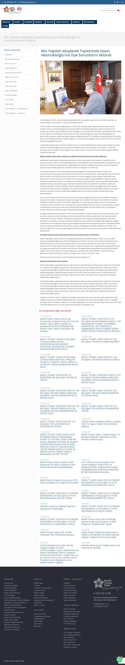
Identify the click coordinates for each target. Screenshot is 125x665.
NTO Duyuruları (11, 63)
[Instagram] (123, 2)
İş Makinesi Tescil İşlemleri (14, 612)
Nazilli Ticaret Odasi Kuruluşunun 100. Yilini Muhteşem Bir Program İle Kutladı (59, 481)
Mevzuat (37, 626)
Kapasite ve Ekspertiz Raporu (15, 603)
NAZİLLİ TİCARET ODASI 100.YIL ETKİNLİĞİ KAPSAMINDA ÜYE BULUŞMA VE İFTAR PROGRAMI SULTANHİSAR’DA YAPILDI (59, 522)
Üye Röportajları (11, 95)
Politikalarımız (39, 619)
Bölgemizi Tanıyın (70, 647)
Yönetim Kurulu (39, 590)
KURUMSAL (38, 22)
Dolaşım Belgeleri (70, 621)
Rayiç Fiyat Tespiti (11, 620)
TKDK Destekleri (10, 590)
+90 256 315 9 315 (10, 2)
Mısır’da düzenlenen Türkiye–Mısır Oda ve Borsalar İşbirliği (100, 546)
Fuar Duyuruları (11, 82)
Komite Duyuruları (70, 590)
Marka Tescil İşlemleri (12, 617)
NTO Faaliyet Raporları (72, 635)
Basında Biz (9, 104)
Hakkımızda (38, 583)
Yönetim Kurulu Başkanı (43, 588)
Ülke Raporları (69, 637)
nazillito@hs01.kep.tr (101, 606)
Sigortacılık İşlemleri (11, 625)
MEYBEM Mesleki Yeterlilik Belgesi (16, 600)
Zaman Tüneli (39, 605)
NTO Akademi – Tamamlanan (16, 109)
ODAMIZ (17, 22)
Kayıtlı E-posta (9, 615)
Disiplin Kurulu (39, 595)
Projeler (37, 585)
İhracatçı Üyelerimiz (71, 614)
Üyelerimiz (38, 603)
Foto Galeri (9, 100)
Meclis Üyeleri (39, 593)
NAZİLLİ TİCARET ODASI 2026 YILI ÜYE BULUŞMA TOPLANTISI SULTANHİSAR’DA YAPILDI (100, 408)
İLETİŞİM (5, 26)
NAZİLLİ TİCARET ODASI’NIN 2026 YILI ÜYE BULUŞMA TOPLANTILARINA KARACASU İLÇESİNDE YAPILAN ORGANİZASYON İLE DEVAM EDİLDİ (101, 379)
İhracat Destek (69, 609)
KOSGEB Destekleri (11, 585)
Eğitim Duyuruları (11, 77)
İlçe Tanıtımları (69, 642)
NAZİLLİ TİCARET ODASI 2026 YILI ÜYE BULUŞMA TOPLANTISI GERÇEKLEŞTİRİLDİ (100, 340)
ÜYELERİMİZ (28, 22)
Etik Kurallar (38, 621)
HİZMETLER (6, 22)
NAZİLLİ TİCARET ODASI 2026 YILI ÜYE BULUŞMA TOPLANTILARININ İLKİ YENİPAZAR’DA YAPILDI (57, 424)
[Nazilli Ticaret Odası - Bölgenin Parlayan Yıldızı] (12, 10)
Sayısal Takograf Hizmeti (13, 622)
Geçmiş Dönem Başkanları (44, 600)
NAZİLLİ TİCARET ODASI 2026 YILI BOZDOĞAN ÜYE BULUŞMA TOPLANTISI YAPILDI (58, 377)
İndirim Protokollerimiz (12, 605)
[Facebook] (115, 2)
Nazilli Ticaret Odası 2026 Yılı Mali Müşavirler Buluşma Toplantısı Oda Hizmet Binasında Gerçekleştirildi (57, 465)
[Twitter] (117, 2)
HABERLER (76, 22)
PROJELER (49, 22)
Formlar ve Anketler (12, 629)
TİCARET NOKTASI (62, 22)
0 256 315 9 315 (102, 593)
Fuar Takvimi (68, 619)
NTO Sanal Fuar (69, 624)
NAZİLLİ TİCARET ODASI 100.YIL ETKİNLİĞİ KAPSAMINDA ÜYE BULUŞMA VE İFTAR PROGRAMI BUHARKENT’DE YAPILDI (100, 496)
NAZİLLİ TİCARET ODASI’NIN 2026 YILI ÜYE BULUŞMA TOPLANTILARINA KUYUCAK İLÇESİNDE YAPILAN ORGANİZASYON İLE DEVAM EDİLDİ (59, 410)
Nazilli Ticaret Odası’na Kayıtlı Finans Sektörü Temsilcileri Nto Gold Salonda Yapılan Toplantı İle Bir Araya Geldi (100, 535)
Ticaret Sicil (8, 583)
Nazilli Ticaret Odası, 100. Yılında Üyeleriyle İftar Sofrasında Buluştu (57, 533)
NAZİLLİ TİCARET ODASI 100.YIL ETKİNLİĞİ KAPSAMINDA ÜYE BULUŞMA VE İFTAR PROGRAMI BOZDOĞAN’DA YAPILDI (100, 483)
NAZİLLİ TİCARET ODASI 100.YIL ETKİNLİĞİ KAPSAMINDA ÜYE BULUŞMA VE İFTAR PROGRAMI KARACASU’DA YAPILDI (59, 496)
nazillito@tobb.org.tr (28, 2)
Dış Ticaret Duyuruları (13, 73)
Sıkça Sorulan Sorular (12, 627)
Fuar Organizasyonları (12, 598)
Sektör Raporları (70, 640)
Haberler (8, 54)
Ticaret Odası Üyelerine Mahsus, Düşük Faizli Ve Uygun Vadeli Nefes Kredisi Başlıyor (101, 424)
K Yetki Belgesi (9, 595)
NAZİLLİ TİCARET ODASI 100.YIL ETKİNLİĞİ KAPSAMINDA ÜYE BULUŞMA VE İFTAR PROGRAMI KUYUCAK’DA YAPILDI (100, 509)
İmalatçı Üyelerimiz (71, 616)
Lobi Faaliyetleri (11, 68)
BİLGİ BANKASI (89, 22)
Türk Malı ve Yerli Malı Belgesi (15, 607)
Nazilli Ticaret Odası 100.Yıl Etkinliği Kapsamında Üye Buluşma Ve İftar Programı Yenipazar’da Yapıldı (98, 522)
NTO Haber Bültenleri (72, 632)
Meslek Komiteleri (40, 598)
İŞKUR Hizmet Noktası (12, 593)
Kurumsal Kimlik (40, 614)
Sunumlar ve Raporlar (72, 645)
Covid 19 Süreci (9, 610)
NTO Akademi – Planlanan (15, 113)
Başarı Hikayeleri (11, 91)
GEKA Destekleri (10, 588)
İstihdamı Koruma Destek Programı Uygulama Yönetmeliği (57, 507)
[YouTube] (120, 2)
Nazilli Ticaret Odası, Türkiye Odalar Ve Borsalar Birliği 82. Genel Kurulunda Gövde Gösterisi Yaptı (100, 437)
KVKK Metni (38, 624)
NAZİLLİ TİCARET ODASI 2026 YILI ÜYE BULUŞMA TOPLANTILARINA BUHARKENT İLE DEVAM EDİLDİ (100, 393)
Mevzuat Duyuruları (12, 59)
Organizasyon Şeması (42, 616)
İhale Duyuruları (11, 86)
